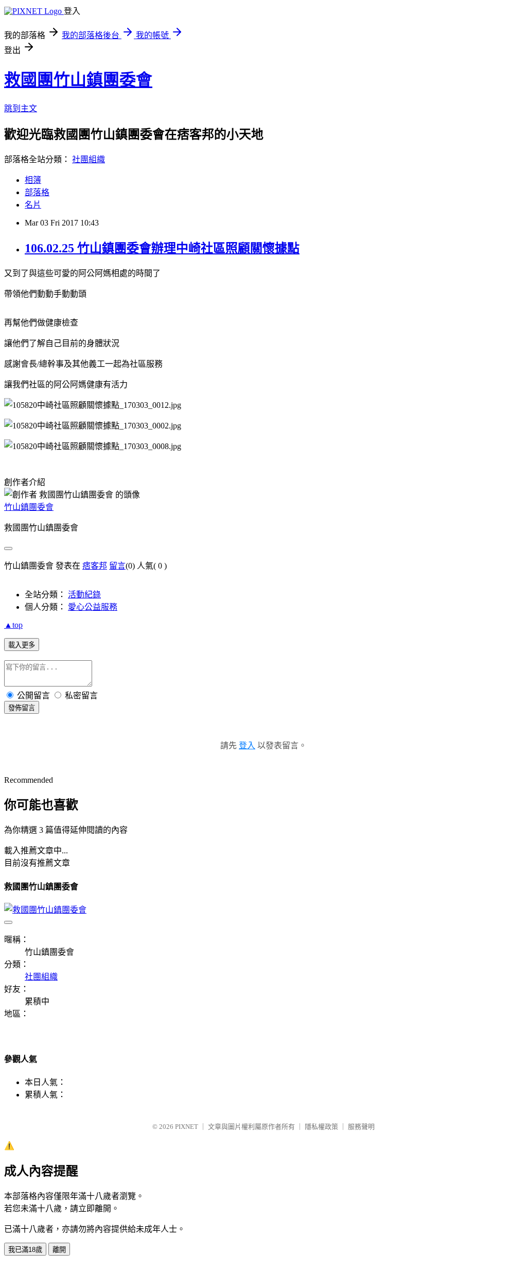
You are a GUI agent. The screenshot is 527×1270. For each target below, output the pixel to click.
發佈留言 (21, 708)
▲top (13, 625)
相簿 (33, 180)
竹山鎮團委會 (29, 507)
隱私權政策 (321, 1126)
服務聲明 (361, 1126)
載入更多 (21, 645)
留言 (117, 565)
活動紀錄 (84, 594)
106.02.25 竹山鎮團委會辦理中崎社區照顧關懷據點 (162, 248)
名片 (33, 204)
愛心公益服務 (92, 607)
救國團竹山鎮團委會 (78, 80)
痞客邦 (94, 565)
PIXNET (186, 1126)
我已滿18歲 (25, 1250)
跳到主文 (20, 108)
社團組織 (88, 159)
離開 (59, 1250)
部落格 (37, 192)
